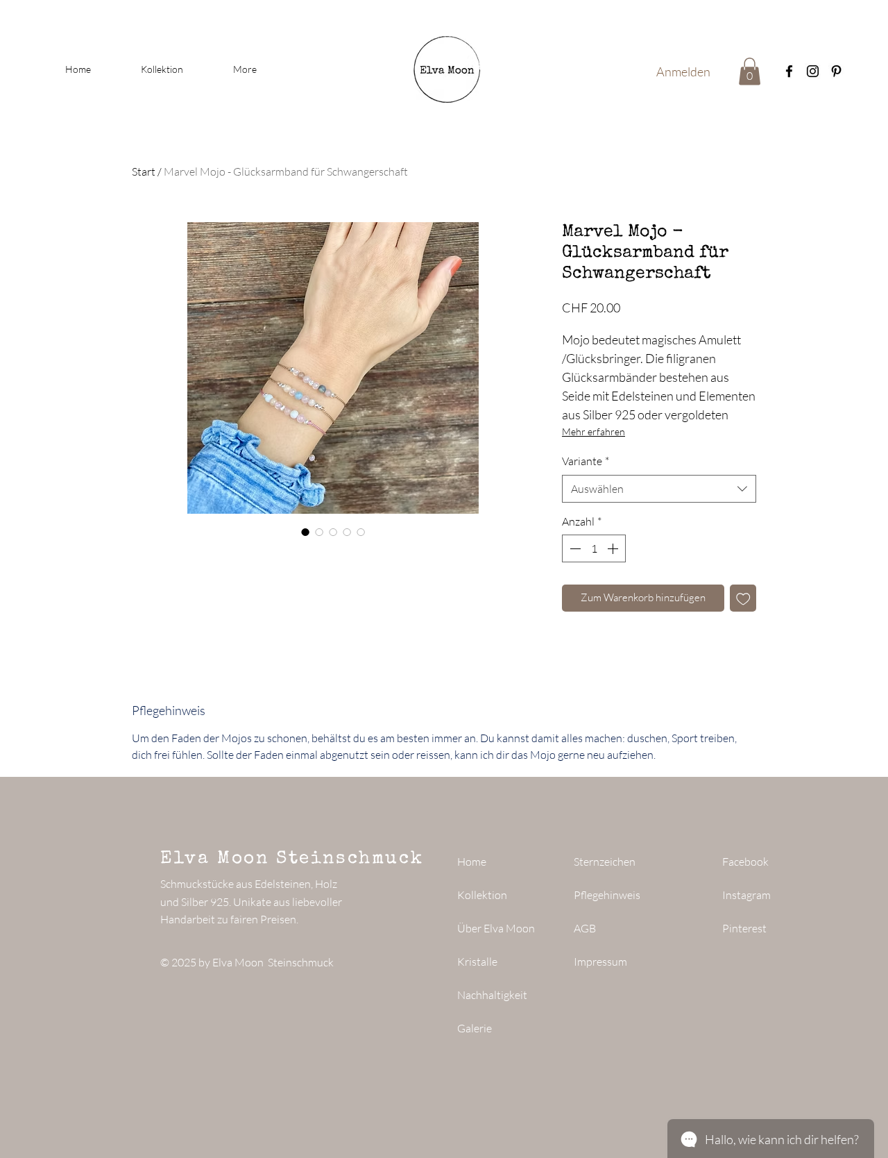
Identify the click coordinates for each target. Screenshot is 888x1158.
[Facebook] (789, 71)
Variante (585, 461)
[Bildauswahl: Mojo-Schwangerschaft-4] (347, 532)
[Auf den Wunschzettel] (743, 598)
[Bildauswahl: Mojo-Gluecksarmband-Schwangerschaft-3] (333, 532)
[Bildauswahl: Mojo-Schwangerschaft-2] (319, 532)
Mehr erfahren (593, 431)
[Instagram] (813, 71)
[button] (749, 71)
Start (143, 171)
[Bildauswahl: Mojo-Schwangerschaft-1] (305, 532)
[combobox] (659, 489)
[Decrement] (573, 548)
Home (471, 861)
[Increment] (614, 548)
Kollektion (482, 895)
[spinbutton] (593, 548)
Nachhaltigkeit (492, 995)
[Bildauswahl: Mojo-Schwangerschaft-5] (361, 532)
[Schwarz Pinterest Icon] (836, 71)
